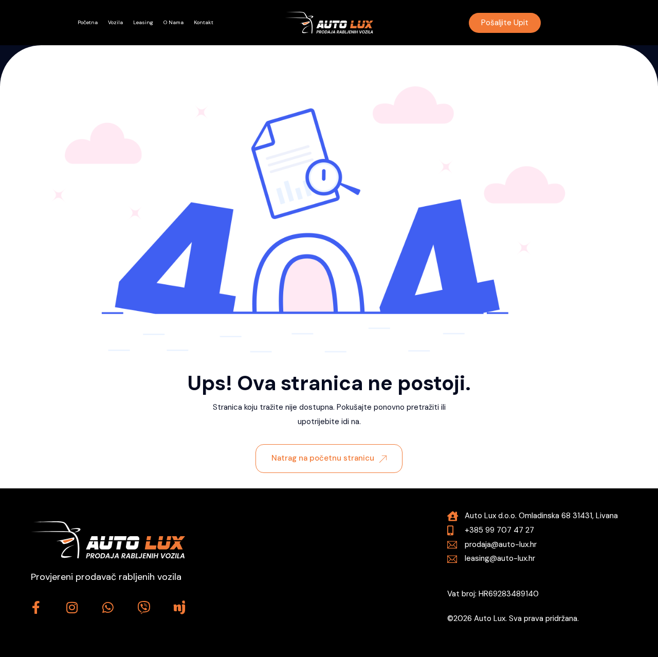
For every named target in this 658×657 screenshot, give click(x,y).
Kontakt (203, 22)
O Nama (173, 22)
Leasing (143, 22)
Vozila (115, 22)
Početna (88, 22)
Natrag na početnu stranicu (322, 458)
